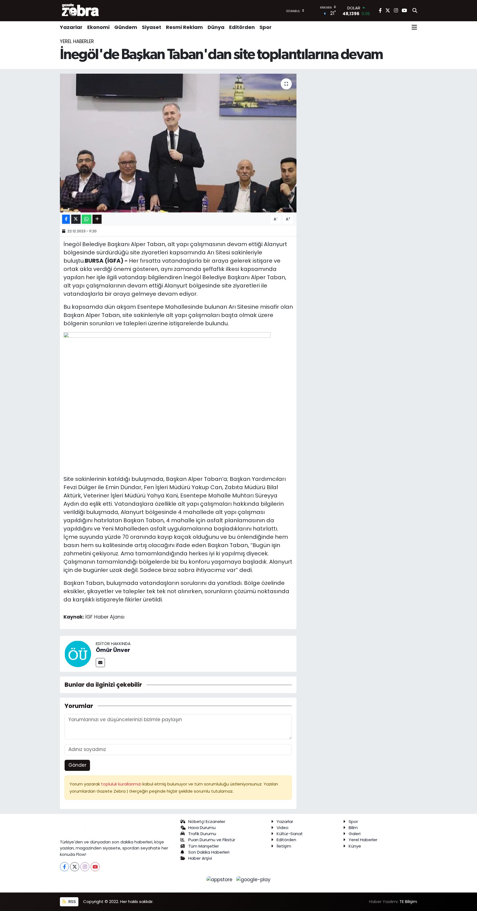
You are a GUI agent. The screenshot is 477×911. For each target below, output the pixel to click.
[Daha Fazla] (97, 219)
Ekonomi (98, 27)
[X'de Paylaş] (76, 219)
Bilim (353, 827)
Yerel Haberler (77, 41)
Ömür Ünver (113, 650)
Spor (265, 27)
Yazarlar (71, 27)
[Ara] (414, 10)
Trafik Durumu (202, 834)
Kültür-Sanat (290, 834)
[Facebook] (64, 866)
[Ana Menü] (414, 27)
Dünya (216, 27)
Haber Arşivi (200, 858)
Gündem (125, 27)
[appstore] (220, 879)
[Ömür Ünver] (78, 653)
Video (282, 827)
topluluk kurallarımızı (121, 784)
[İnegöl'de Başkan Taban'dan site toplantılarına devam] (178, 143)
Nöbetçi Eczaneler (206, 821)
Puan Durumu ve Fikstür (211, 840)
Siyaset (151, 27)
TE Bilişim (408, 901)
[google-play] (253, 879)
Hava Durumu (202, 827)
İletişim (284, 846)
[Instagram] (84, 866)
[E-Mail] (100, 662)
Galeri (355, 834)
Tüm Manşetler (203, 846)
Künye (355, 846)
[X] (74, 866)
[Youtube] (95, 866)
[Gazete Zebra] (80, 10)
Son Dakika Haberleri (208, 852)
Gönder (77, 765)
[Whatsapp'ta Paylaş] (86, 219)
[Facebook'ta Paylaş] (66, 219)
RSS (71, 901)
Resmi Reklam (184, 27)
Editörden (242, 27)
